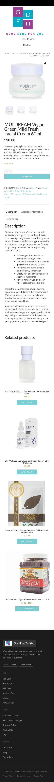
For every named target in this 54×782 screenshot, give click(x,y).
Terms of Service (23, 776)
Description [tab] (11, 211)
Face (22, 53)
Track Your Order (11, 715)
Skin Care (14, 53)
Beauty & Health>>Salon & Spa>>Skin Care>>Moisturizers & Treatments (26, 191)
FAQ (5, 735)
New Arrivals (8, 702)
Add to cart (27, 176)
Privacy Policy (8, 776)
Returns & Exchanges (12, 720)
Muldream (42, 194)
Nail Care (7, 688)
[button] (45, 63)
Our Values (8, 757)
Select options (27, 608)
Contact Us (8, 730)
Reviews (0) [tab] (12, 218)
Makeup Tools (9, 693)
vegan (7, 197)
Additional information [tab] (32, 211)
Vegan (5, 698)
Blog (5, 752)
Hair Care (7, 683)
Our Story (7, 747)
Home (6, 53)
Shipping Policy (9, 725)
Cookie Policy (39, 776)
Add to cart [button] (27, 402)
